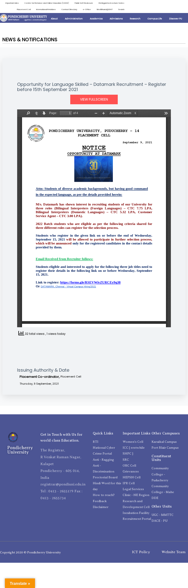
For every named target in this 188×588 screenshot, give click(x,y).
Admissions (116, 18)
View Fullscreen (94, 99)
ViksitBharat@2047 (104, 9)
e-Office (87, 9)
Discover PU (175, 18)
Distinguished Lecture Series (111, 3)
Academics (96, 18)
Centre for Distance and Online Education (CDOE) (46, 3)
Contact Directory (69, 9)
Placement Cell (24, 9)
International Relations (46, 9)
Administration (74, 18)
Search (121, 9)
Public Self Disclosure (84, 3)
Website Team (174, 552)
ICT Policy (141, 552)
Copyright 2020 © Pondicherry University (30, 552)
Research (135, 18)
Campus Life (155, 18)
